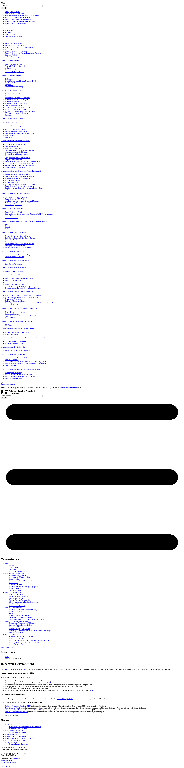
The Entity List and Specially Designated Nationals (22, 201)
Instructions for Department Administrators (19, 375)
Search (3, 6)
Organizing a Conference (13, 105)
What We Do (9, 32)
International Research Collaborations (17, 98)
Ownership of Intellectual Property (16, 154)
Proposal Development (12, 247)
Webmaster (16, 759)
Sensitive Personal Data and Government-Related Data (23, 188)
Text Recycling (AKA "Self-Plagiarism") (19, 163)
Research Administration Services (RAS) (19, 278)
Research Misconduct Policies (15, 129)
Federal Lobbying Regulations (15, 301)
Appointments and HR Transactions (17, 316)
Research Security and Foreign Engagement (20, 53)
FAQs (7, 225)
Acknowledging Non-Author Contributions (19, 150)
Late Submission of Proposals (15, 312)
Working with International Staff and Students (20, 111)
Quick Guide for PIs (12, 365)
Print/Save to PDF (7, 648)
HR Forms (8, 325)
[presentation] (2, 2)
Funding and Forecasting (13, 373)
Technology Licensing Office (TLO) (17, 286)
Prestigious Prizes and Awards (15, 246)
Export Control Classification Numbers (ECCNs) (21, 81)
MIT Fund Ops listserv (57, 683)
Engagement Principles (13, 299)
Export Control (10, 45)
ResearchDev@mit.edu (65, 699)
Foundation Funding (12, 240)
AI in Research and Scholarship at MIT (18, 167)
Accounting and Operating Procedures (18, 350)
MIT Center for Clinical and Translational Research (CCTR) (25, 362)
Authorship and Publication (14, 133)
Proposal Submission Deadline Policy (17, 332)
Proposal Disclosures (12, 182)
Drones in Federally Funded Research (18, 174)
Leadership (9, 30)
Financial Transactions (12, 96)
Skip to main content (8, 384)
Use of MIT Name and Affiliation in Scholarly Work (22, 161)
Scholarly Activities (11, 66)
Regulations (9, 85)
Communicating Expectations (15, 144)
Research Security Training (14, 212)
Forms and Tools (10, 70)
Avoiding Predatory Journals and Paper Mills (20, 165)
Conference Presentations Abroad (16, 94)
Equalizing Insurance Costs (14, 343)
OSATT (8, 282)
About (7, 12)
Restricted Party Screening (14, 87)
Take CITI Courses (11, 218)
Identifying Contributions (13, 148)
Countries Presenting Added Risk (16, 197)
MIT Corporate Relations (13, 708)
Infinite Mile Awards (12, 318)
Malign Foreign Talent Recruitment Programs (20, 203)
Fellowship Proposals (12, 334)
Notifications (9, 229)
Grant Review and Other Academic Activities (20, 176)
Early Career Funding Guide (14, 238)
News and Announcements (14, 36)
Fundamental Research (12, 83)
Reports (7, 227)
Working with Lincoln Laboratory (16, 113)
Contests (8, 115)
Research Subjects (11, 55)
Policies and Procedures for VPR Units (18, 295)
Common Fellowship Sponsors (15, 341)
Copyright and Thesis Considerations (17, 158)
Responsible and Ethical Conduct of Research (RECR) (23, 214)
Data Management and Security (15, 156)
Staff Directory (10, 34)
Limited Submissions (12, 236)
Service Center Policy (12, 305)
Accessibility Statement (9, 762)
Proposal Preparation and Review (16, 297)
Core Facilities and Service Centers (17, 358)
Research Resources (12, 23)
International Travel (11, 103)
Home (7, 657)
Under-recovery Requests (13, 378)
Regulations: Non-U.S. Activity (15, 199)
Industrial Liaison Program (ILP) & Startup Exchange (23, 288)
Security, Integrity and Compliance (16, 15)
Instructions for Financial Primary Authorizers (20, 376)
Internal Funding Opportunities (15, 242)
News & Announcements (69, 388)
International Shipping (12, 101)
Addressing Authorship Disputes (16, 152)
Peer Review (9, 49)
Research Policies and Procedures (16, 21)
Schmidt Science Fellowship (14, 257)
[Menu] (92, 554)
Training (8, 68)
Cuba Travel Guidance (12, 122)
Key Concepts (10, 64)
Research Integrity (11, 51)
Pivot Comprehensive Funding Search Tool (19, 244)
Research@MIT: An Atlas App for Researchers (21, 363)
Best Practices (9, 135)
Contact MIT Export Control (14, 72)
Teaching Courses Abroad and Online (17, 107)
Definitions (9, 79)
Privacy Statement (7, 761)
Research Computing (12, 360)
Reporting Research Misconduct (16, 131)
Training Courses (11, 57)
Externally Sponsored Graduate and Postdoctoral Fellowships (25, 303)
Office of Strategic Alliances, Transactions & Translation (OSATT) (27, 710)
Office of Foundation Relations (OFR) (18, 706)
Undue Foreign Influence (13, 205)
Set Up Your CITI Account (14, 216)
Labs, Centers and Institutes (14, 14)
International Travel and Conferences (17, 178)
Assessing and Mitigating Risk (15, 43)
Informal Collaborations (13, 180)
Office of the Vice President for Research (18, 669)
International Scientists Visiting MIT (17, 100)
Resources (8, 137)
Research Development (13, 17)
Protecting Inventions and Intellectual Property (20, 184)
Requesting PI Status (12, 314)
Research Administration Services (16, 712)
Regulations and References (14, 186)
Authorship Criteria (11, 146)
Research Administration (13, 19)
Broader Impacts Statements (14, 271)
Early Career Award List (13, 264)
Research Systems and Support (15, 284)
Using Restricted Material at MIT (16, 109)
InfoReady (90, 690)
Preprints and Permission (13, 160)
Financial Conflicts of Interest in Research (19, 47)
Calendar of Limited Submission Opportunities (20, 255)
